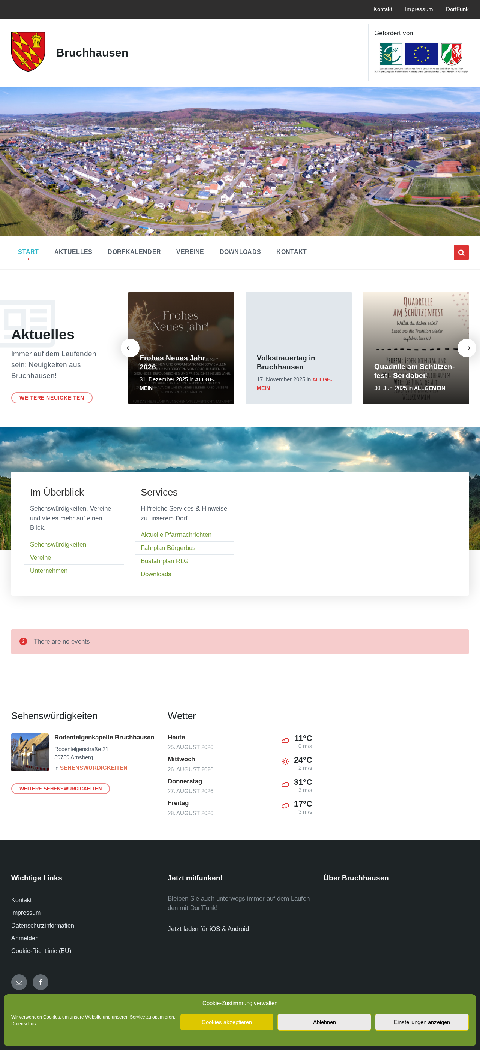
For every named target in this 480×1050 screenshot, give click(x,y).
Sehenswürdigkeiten (94, 768)
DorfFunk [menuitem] (457, 9)
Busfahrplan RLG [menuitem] (165, 561)
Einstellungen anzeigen (422, 1022)
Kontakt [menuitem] (383, 9)
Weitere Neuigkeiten (52, 398)
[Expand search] (461, 252)
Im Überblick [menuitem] (57, 492)
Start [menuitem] (28, 252)
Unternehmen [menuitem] (49, 570)
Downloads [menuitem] (240, 252)
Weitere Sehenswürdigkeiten (61, 789)
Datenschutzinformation (42, 925)
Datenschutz (24, 1023)
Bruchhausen (92, 52)
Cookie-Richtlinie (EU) (41, 951)
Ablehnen (324, 1022)
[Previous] (130, 348)
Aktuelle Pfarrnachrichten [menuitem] (176, 534)
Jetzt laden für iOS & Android (208, 928)
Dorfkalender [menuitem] (134, 252)
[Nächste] (467, 348)
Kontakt (21, 900)
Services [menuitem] (159, 492)
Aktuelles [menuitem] (73, 252)
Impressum (25, 913)
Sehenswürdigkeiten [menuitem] (58, 544)
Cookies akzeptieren (227, 1022)
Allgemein (429, 388)
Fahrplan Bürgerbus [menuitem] (168, 547)
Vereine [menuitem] (190, 252)
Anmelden (25, 938)
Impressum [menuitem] (419, 9)
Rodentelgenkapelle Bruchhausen (104, 737)
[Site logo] (28, 69)
